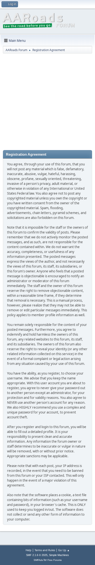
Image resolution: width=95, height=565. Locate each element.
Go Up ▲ (64, 550)
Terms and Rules (45, 550)
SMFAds (38, 560)
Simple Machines (59, 555)
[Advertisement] (47, 102)
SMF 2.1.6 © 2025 (37, 555)
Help (28, 550)
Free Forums (55, 560)
